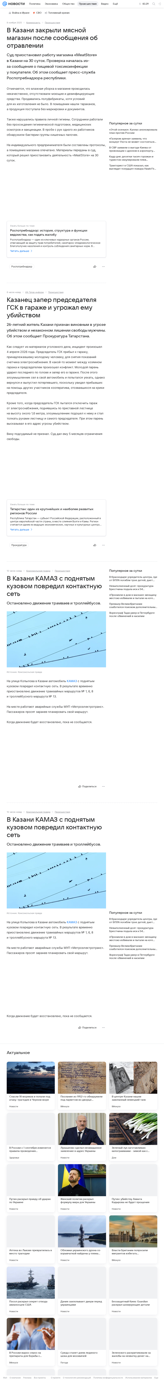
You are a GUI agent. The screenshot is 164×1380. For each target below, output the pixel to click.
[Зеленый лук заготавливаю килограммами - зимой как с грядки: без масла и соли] (133, 1137)
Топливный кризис (59, 13)
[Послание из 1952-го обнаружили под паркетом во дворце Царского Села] (82, 1086)
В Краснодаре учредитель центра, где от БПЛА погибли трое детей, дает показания (133, 579)
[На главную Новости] (16, 4)
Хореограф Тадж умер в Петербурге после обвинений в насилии (132, 614)
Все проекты (40, 1377)
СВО (38, 13)
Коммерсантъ (33, 22)
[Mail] (5, 4)
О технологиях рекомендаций (77, 1377)
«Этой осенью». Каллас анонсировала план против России (133, 131)
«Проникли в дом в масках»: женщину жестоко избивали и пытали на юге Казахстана (132, 597)
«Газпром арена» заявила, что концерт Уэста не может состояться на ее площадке (131, 140)
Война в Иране (20, 13)
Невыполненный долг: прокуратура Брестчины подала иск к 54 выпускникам (131, 588)
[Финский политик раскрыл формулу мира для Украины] (82, 1188)
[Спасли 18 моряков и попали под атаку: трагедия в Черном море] (31, 1086)
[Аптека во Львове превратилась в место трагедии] (31, 1239)
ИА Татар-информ (34, 292)
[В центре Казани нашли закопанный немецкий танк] (133, 1086)
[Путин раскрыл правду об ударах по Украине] (31, 1188)
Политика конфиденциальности (108, 1377)
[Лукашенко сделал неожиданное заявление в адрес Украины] (82, 1137)
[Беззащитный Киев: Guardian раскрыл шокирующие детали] (133, 1291)
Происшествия (52, 22)
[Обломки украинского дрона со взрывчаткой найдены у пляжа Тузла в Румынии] (82, 1239)
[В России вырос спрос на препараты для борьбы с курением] (31, 1342)
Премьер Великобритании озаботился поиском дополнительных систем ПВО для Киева (133, 605)
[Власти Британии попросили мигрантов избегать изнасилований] (133, 1239)
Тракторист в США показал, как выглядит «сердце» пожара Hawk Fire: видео (132, 167)
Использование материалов (138, 1377)
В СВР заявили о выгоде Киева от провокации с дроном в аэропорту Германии (131, 149)
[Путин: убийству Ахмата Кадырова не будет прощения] (133, 1188)
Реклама (27, 1377)
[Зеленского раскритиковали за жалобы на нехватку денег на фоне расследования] (133, 1342)
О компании (15, 1377)
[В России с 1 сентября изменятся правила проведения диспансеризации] (31, 1137)
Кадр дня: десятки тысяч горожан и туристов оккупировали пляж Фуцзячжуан (131, 158)
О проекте (55, 1377)
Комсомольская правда (38, 571)
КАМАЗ (72, 681)
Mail (5, 1377)
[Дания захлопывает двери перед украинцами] (82, 1291)
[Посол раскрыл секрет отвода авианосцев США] (31, 1291)
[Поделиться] (95, 266)
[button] (56, 639)
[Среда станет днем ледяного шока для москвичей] (82, 1342)
